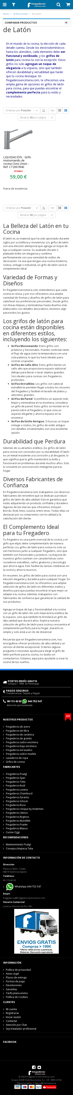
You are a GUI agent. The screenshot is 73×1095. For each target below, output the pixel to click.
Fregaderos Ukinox (17, 812)
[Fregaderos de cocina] (36, 4)
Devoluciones (13, 985)
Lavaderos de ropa (17, 758)
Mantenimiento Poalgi (18, 844)
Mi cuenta (11, 1009)
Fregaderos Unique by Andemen (24, 809)
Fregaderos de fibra (17, 730)
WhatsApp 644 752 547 (27, 886)
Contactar (11, 1021)
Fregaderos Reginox (17, 817)
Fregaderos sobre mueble (21, 754)
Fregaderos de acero (18, 726)
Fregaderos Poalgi (16, 774)
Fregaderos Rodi (15, 785)
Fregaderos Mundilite (18, 820)
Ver (53, 110)
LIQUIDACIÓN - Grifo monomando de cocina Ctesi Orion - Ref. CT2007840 (17, 162)
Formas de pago (15, 981)
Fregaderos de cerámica (20, 734)
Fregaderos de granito (19, 738)
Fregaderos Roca (16, 805)
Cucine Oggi (13, 832)
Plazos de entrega (16, 977)
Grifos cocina (20, 13)
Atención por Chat (16, 1025)
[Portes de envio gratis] (36, 931)
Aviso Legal (12, 973)
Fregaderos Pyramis (17, 797)
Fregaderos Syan (15, 778)
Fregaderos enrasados (19, 750)
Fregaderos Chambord (19, 793)
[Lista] (66, 111)
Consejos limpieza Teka (19, 848)
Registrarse (12, 1013)
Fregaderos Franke (17, 824)
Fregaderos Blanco (17, 828)
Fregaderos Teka (15, 781)
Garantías (11, 989)
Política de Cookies (17, 997)
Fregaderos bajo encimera (21, 746)
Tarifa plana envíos (17, 993)
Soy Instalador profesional (21, 1028)
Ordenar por (13, 110)
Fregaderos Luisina (17, 789)
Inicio (6, 13)
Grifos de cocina (15, 762)
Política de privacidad (18, 970)
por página (39, 117)
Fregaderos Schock (17, 801)
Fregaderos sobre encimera (22, 742)
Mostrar (24, 117)
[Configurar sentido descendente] (44, 110)
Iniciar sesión (13, 1017)
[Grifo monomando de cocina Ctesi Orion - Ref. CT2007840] (18, 139)
